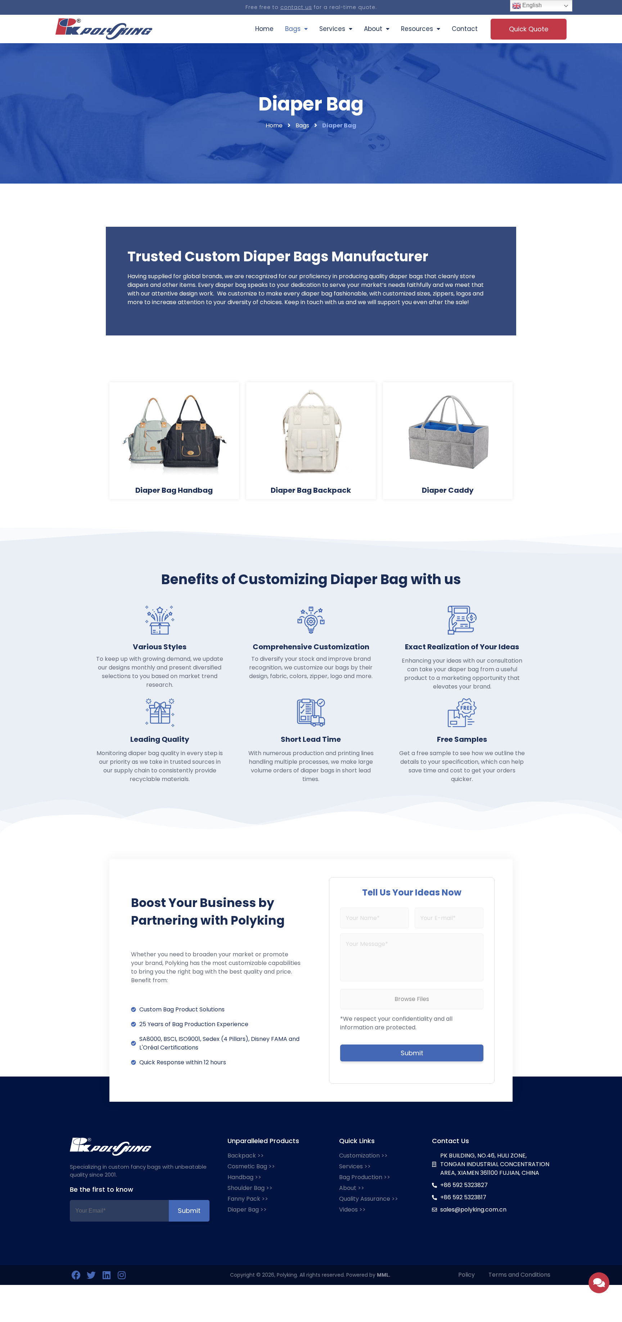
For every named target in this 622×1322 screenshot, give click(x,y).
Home (264, 28)
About (373, 28)
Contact (465, 28)
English (531, 5)
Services (332, 28)
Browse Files (412, 999)
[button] (529, 29)
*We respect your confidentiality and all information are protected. (396, 1023)
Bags (293, 28)
